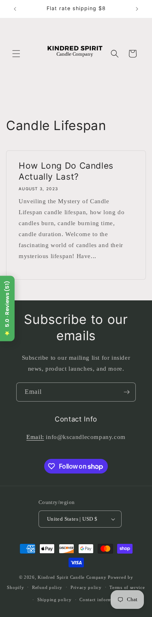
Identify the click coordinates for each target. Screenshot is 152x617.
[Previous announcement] (15, 9)
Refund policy (47, 587)
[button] (16, 54)
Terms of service (127, 587)
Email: (35, 437)
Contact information (100, 599)
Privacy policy (86, 587)
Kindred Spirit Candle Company (72, 577)
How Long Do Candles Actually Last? (66, 171)
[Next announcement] (137, 9)
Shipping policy (54, 599)
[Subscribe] (126, 392)
